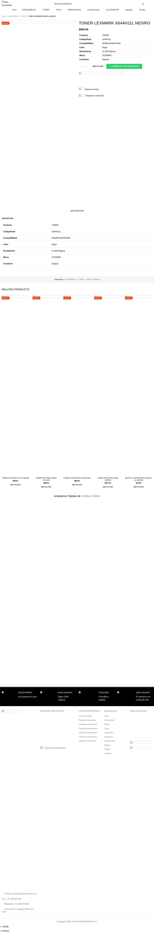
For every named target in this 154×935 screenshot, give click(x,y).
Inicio (106, 716)
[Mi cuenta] (139, 3)
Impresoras (108, 733)
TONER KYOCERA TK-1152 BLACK (77, 478)
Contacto (128, 4)
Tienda (107, 749)
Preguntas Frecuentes (87, 720)
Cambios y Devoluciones (88, 733)
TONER (23, 16)
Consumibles (109, 720)
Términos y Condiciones (88, 737)
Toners (107, 724)
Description (77, 211)
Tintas (106, 728)
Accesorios (108, 737)
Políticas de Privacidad (87, 741)
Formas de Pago (85, 716)
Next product (151, 16)
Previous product (146, 16)
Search (116, 3)
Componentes (109, 741)
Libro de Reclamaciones (54, 748)
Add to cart (98, 66)
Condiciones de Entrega (88, 724)
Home (4, 16)
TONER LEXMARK (92, 279)
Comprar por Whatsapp (125, 66)
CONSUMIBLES (13, 16)
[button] (124, 67)
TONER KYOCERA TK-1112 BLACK (15, 478)
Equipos (107, 745)
